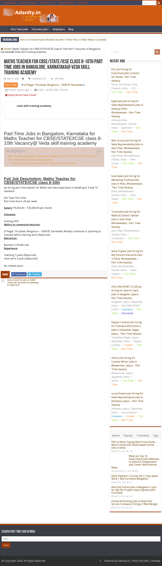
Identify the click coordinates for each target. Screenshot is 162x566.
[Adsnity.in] (31, 15)
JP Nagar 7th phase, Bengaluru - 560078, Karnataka (53, 84)
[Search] (158, 2)
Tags (155, 435)
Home (5, 29)
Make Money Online (66, 3)
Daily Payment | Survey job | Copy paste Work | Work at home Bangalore (134, 477)
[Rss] (140, 3)
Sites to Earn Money (28, 3)
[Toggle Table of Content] (97, 151)
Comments (143, 435)
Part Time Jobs (19, 29)
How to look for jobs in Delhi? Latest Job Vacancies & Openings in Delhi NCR (23, 281)
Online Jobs (83, 3)
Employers (59, 29)
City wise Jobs (40, 29)
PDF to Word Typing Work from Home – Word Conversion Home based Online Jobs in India (134, 445)
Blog (70, 29)
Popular (128, 435)
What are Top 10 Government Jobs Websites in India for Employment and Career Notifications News (135, 462)
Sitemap (155, 560)
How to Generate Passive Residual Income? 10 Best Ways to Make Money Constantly (63, 39)
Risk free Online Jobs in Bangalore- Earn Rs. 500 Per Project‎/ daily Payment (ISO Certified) (134, 490)
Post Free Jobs (140, 560)
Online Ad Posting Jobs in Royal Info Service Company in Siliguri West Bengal (134, 503)
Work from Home (47, 3)
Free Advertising (9, 3)
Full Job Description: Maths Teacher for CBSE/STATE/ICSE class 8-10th (44, 163)
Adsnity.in (124, 560)
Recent (116, 435)
